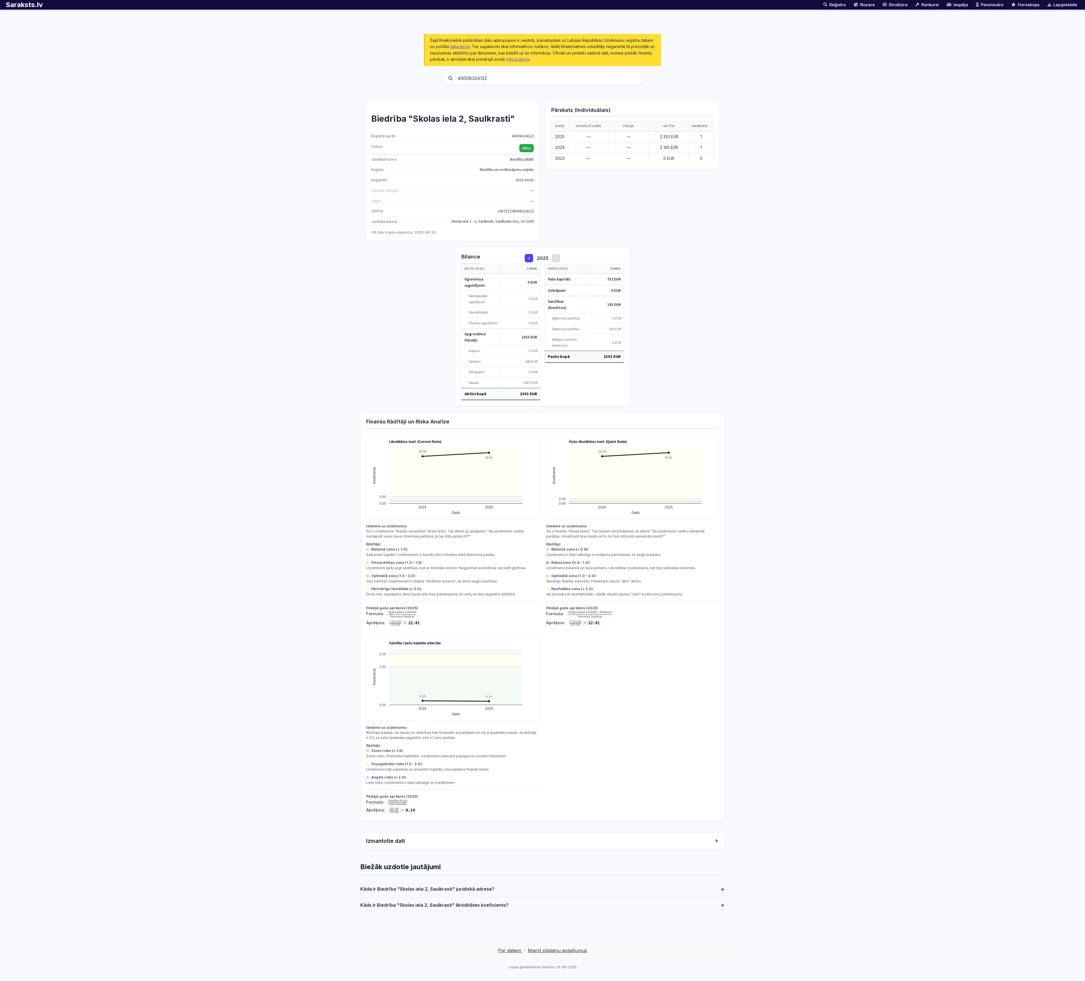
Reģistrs (837, 4)
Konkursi (930, 4)
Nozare (867, 4)
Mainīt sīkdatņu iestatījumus (557, 950)
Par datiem (510, 950)
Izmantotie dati (385, 841)
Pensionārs (992, 4)
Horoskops (1029, 4)
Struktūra (898, 4)
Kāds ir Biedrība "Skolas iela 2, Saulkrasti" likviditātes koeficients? (434, 905)
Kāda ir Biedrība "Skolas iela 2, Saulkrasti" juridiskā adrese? (427, 889)
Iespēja (960, 4)
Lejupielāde (1065, 4)
